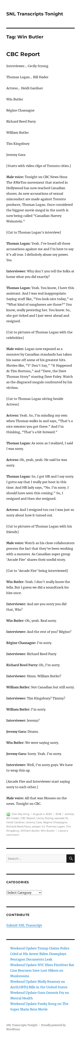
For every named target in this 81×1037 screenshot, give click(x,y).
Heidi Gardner (15, 822)
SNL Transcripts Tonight (34, 14)
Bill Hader (12, 818)
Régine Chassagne (55, 822)
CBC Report (23, 54)
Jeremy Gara (34, 822)
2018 (58, 814)
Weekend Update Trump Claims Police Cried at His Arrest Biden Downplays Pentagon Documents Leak (39, 953)
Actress (69, 814)
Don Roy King (20, 814)
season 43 (38, 826)
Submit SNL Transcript (24, 925)
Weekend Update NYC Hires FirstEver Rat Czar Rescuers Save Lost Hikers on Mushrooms (42, 970)
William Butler (30, 830)
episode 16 (61, 818)
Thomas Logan (55, 826)
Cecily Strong (44, 818)
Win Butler (48, 830)
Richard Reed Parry (18, 826)
